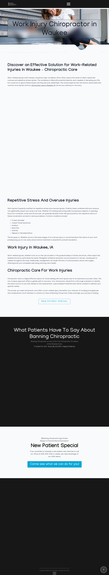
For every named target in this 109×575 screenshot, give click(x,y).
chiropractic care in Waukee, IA (43, 86)
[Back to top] (103, 570)
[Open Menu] (68, 4)
